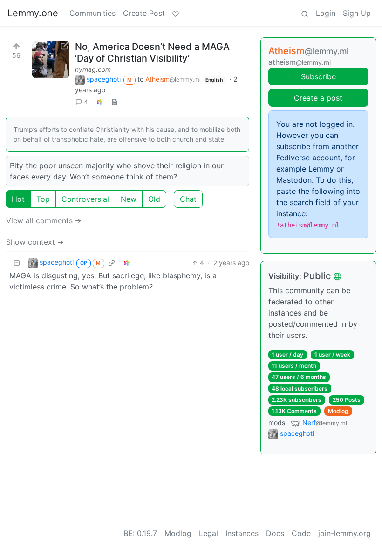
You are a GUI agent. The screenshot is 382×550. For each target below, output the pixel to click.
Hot (18, 199)
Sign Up (357, 13)
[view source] (114, 101)
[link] (99, 101)
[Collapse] (16, 262)
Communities (92, 13)
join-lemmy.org (344, 533)
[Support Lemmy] (176, 13)
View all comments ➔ (43, 220)
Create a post (318, 98)
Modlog (338, 410)
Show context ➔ (34, 242)
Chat (188, 199)
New (128, 199)
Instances (242, 533)
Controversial (85, 199)
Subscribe (318, 76)
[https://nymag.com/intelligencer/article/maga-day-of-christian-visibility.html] (50, 59)
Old (154, 199)
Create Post (144, 13)
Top (43, 199)
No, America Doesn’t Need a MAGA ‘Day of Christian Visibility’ (152, 52)
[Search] (304, 13)
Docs (275, 533)
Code (301, 533)
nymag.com (93, 69)
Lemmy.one (32, 13)
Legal (208, 533)
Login (325, 13)
